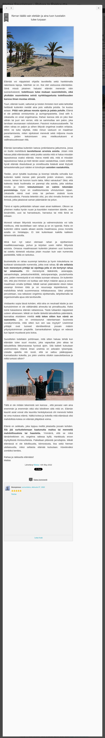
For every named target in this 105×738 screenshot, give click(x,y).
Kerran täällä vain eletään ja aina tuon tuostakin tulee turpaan (38, 17)
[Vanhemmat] (11, 8)
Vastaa (13, 494)
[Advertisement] (87, 53)
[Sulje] (98, 8)
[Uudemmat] (6, 8)
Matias (36, 464)
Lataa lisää (38, 537)
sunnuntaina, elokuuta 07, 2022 (33, 487)
